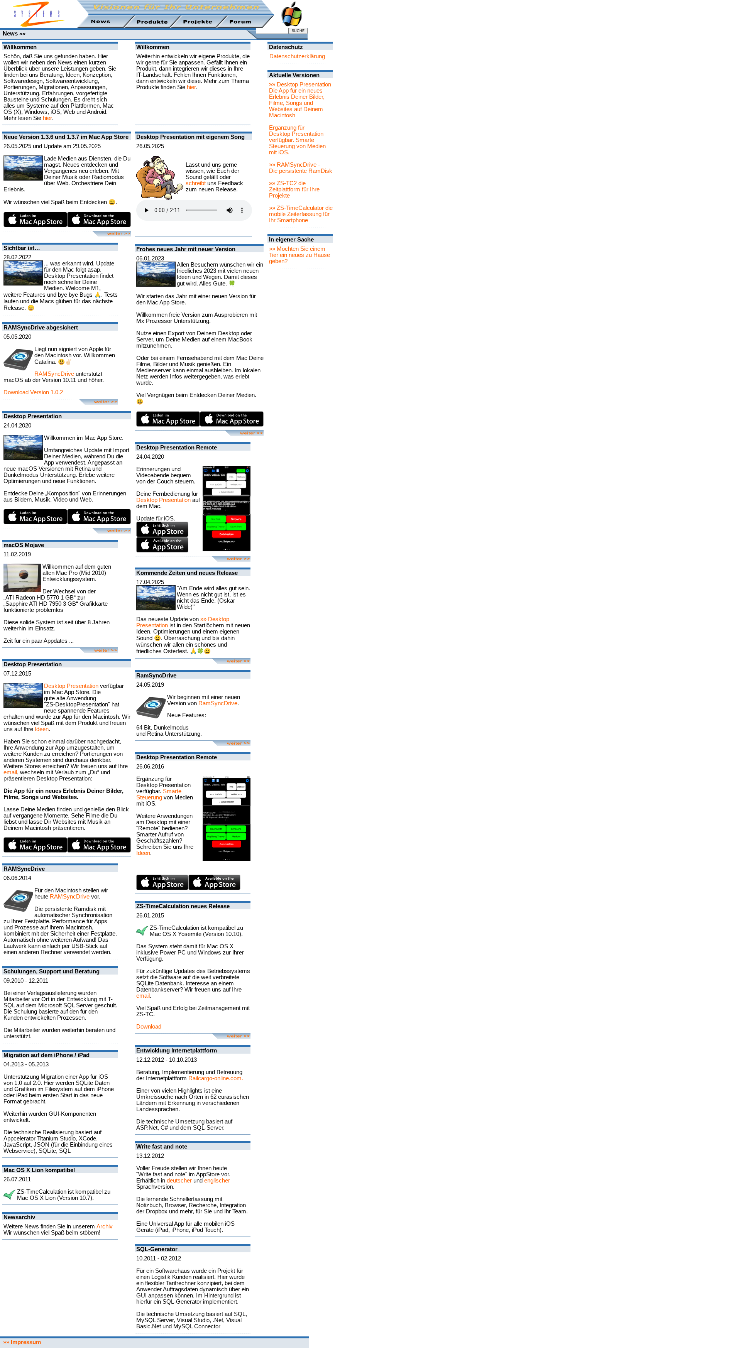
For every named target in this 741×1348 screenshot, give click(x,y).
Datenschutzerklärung (297, 56)
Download (148, 1027)
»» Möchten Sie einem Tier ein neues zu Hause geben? (299, 255)
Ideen (42, 729)
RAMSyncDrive (54, 374)
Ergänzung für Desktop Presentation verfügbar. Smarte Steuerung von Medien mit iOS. (297, 140)
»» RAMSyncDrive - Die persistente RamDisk (300, 168)
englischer (217, 1180)
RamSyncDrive (217, 703)
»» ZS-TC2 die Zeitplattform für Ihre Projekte (294, 189)
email (10, 772)
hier (47, 118)
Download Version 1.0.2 (33, 392)
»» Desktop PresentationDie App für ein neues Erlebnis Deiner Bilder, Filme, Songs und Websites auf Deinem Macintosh (300, 99)
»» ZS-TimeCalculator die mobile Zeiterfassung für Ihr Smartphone (301, 214)
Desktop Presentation (71, 686)
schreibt (196, 183)
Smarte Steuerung (158, 794)
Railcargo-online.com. (215, 1078)
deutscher (179, 1180)
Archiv (104, 1226)
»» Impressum (20, 1342)
